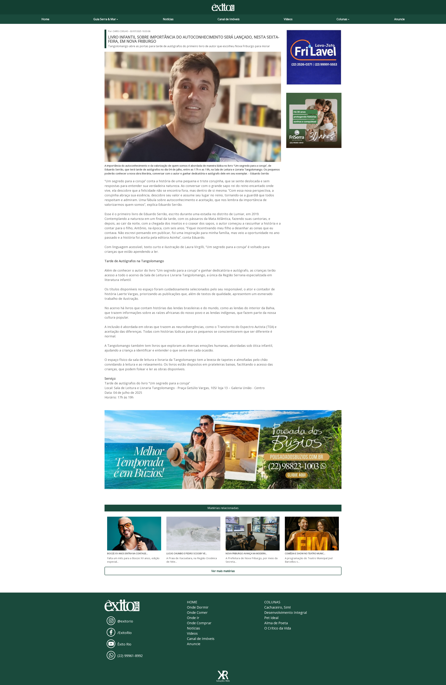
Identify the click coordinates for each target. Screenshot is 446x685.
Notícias (168, 19)
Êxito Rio (124, 644)
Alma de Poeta (276, 623)
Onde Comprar (199, 623)
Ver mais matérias (223, 571)
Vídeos (288, 19)
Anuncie (399, 19)
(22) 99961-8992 (130, 655)
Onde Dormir (198, 607)
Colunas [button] (342, 19)
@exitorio (125, 621)
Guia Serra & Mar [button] (104, 19)
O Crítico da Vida (277, 628)
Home (45, 19)
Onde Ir (193, 617)
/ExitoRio (124, 632)
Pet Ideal (271, 617)
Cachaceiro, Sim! (277, 607)
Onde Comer (197, 612)
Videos (192, 633)
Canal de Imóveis (229, 19)
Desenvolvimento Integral (285, 612)
